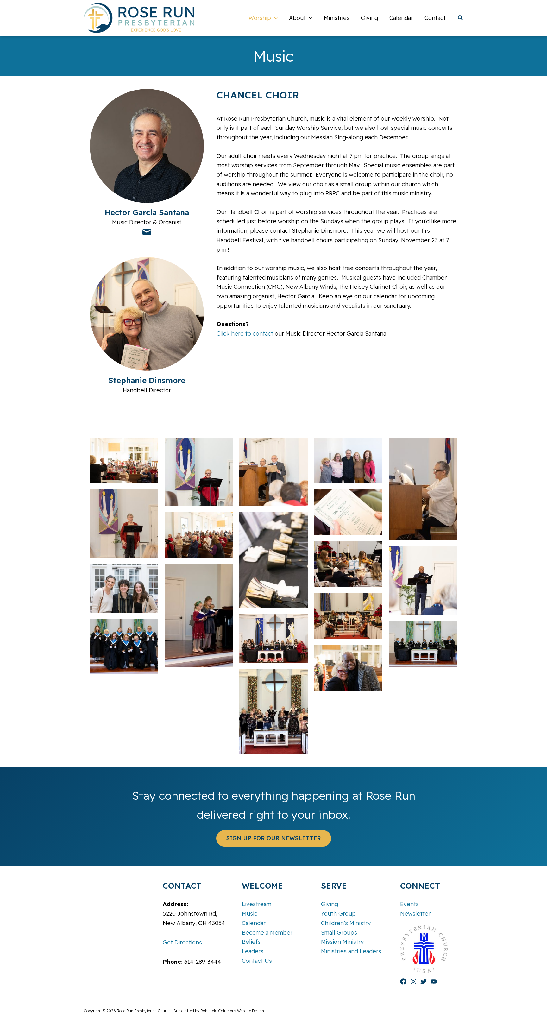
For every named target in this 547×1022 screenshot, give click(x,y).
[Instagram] (413, 981)
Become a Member (267, 932)
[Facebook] (403, 981)
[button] (274, 18)
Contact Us (257, 960)
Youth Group (338, 913)
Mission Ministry (342, 941)
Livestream (256, 904)
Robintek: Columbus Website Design (232, 1010)
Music (249, 913)
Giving (329, 904)
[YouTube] (434, 981)
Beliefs (251, 941)
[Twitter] (423, 981)
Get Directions (182, 942)
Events (409, 904)
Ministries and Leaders (351, 951)
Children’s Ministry (346, 923)
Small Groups (339, 932)
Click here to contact (245, 333)
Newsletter (415, 913)
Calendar (254, 923)
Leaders (252, 951)
